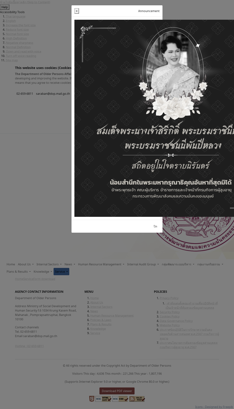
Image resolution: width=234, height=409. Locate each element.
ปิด (155, 226)
